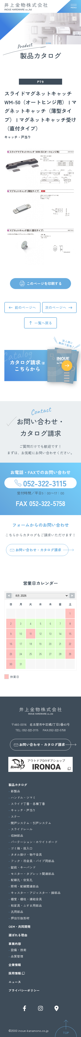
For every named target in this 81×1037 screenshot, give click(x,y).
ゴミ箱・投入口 (22, 848)
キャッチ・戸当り (23, 810)
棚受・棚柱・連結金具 (26, 899)
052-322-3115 (44, 483)
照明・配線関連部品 (25, 886)
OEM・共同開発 (20, 926)
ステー (15, 816)
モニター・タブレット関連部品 (32, 874)
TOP (66, 1032)
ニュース (15, 982)
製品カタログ (18, 785)
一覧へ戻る (43, 322)
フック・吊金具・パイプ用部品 (32, 861)
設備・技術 (18, 950)
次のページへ (55, 307)
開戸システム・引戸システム (31, 823)
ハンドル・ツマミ (23, 797)
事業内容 (15, 944)
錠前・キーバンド (23, 867)
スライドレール (22, 829)
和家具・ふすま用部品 (26, 905)
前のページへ (25, 307)
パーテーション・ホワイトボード (34, 842)
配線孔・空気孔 (22, 880)
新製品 (15, 791)
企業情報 (15, 965)
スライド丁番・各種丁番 (28, 804)
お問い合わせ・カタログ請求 (38, 549)
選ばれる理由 (18, 935)
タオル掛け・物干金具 (26, 854)
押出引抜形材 (20, 918)
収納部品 (17, 835)
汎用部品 (17, 912)
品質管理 (17, 956)
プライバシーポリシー (24, 990)
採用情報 (15, 973)
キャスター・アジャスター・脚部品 (36, 893)
